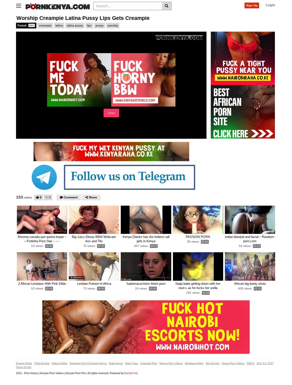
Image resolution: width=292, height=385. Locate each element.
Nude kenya (116, 363)
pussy (99, 25)
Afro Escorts (213, 363)
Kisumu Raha (24, 363)
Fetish (26, 25)
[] (167, 6)
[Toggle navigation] (20, 5)
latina (59, 25)
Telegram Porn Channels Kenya (88, 363)
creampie (45, 25)
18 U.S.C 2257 (265, 363)
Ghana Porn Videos (233, 363)
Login (270, 5)
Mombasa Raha (194, 363)
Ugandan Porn (148, 363)
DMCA (250, 363)
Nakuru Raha (59, 363)
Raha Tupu (131, 363)
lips (89, 25)
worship (113, 25)
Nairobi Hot (130, 373)
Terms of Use (23, 367)
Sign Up (252, 5)
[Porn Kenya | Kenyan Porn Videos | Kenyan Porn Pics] (57, 6)
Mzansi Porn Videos (171, 363)
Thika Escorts (42, 363)
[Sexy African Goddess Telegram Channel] (111, 177)
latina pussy (75, 25)
